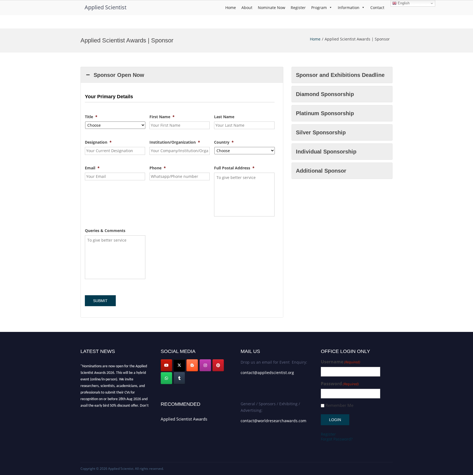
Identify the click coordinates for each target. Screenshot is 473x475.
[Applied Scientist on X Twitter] (179, 365)
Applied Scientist (105, 7)
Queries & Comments (105, 230)
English (403, 3)
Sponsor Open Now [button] (119, 75)
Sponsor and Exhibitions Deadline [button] (340, 75)
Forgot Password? (337, 439)
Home (230, 7)
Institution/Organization (174, 142)
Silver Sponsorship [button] (321, 132)
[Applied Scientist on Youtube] (166, 365)
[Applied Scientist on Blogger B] (192, 365)
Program (319, 7)
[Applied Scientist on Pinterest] (218, 365)
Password (340, 384)
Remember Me (339, 405)
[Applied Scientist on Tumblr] (179, 378)
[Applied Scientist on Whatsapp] (166, 378)
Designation (98, 142)
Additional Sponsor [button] (321, 171)
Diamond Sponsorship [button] (325, 94)
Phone (157, 168)
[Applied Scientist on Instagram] (205, 365)
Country (224, 142)
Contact (377, 7)
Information (348, 7)
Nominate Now (271, 7)
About (246, 7)
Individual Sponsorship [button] (326, 152)
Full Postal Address (234, 168)
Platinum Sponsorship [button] (325, 113)
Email (92, 168)
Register (298, 7)
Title (91, 116)
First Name (162, 116)
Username (340, 362)
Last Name (224, 116)
